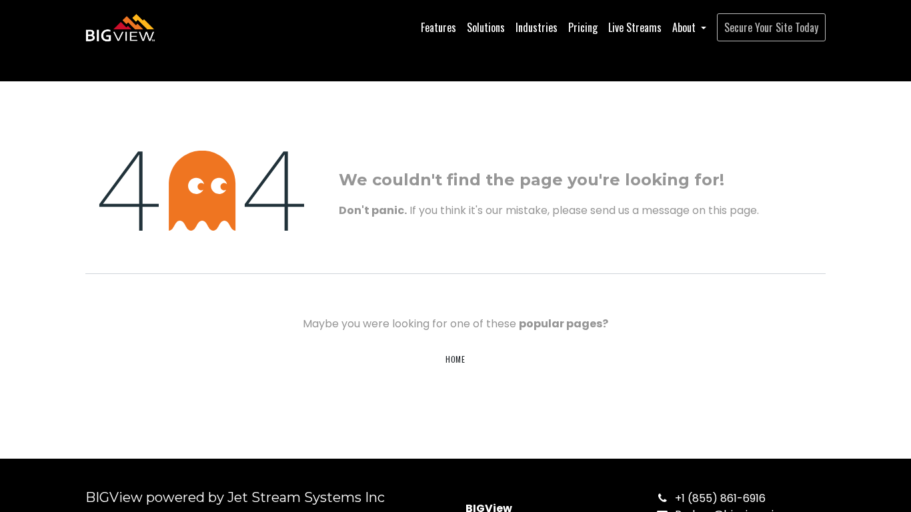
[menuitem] (438, 27)
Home (455, 359)
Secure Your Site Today (771, 27)
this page (732, 210)
